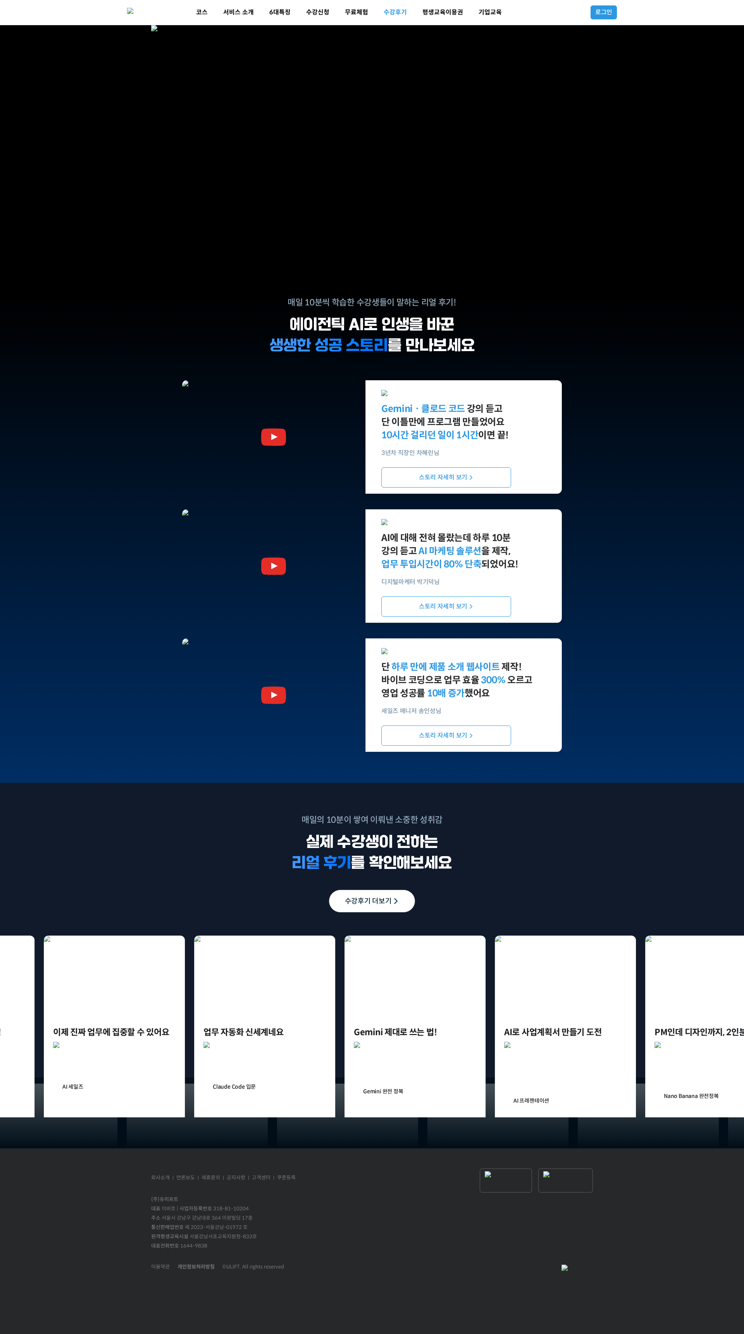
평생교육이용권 (442, 12)
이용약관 (160, 1266)
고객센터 (261, 1177)
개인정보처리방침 (196, 1266)
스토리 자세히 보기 (443, 477)
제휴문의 (211, 1177)
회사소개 (160, 1177)
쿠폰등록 (286, 1177)
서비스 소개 (238, 12)
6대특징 (280, 12)
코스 (202, 12)
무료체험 (356, 12)
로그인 (603, 12)
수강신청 (317, 12)
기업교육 (490, 12)
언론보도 (185, 1177)
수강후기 (395, 12)
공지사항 (236, 1177)
